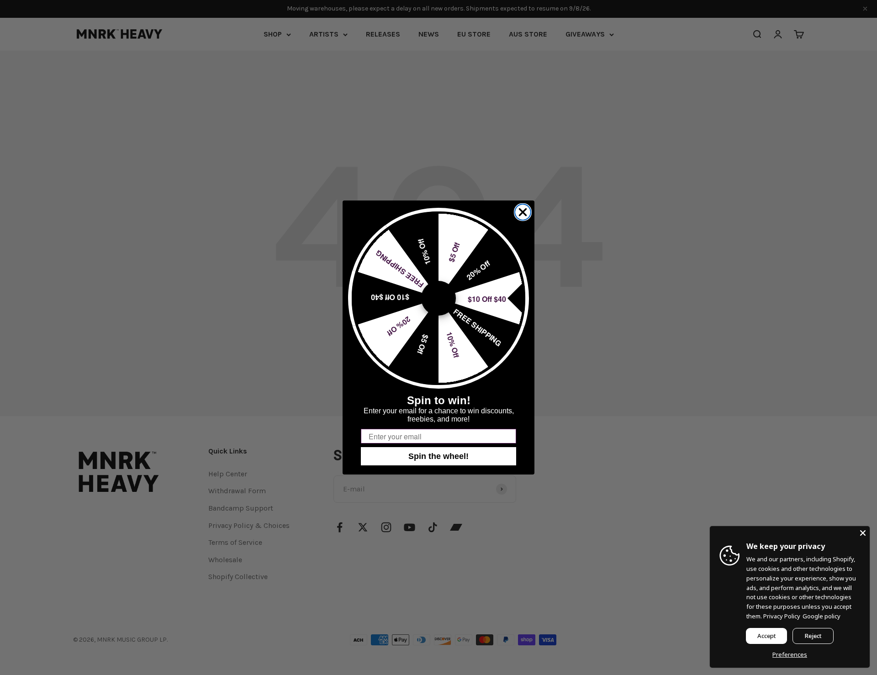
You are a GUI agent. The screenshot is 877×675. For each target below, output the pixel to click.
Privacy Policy (781, 616)
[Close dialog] (523, 212)
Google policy (821, 616)
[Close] (862, 533)
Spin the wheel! (438, 456)
